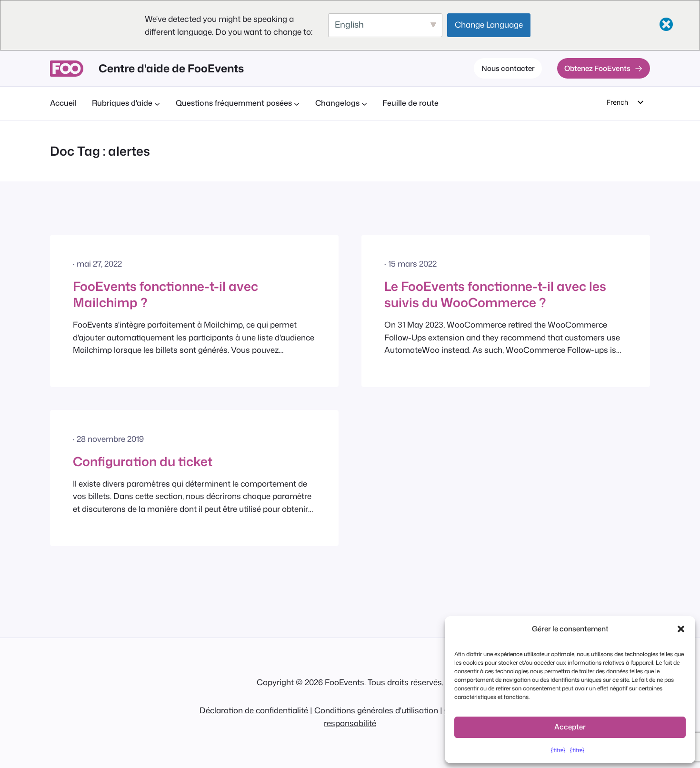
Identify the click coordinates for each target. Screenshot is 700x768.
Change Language (489, 24)
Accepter (570, 727)
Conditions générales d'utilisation (376, 710)
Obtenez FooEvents (597, 68)
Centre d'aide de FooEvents (171, 68)
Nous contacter (508, 68)
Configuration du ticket (142, 461)
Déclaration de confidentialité (254, 710)
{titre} (558, 750)
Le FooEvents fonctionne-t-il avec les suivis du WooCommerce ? (495, 294)
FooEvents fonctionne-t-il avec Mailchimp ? (165, 294)
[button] (681, 629)
